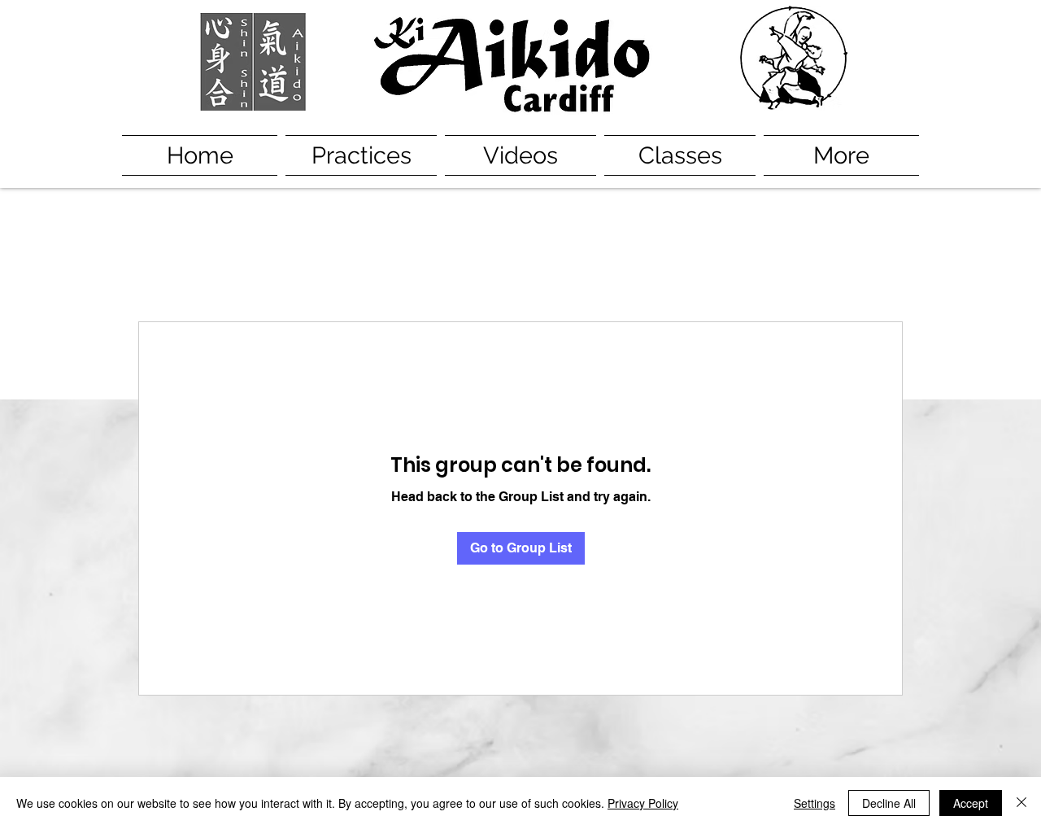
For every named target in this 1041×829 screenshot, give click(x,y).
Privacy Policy (643, 803)
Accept (970, 803)
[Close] (1021, 803)
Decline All (889, 803)
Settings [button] (814, 803)
